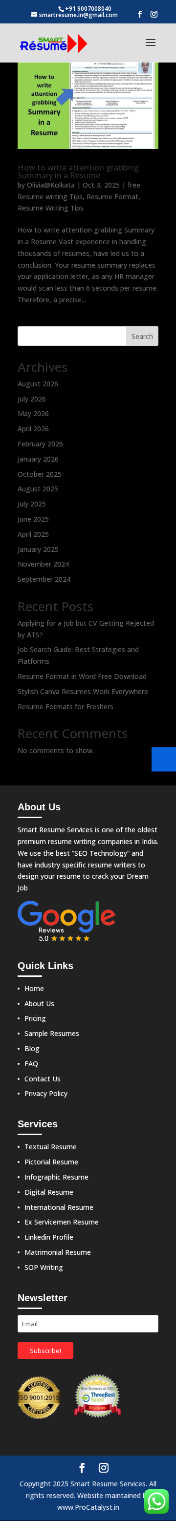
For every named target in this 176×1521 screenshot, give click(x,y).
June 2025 (33, 519)
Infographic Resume (56, 1177)
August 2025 (38, 488)
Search (142, 336)
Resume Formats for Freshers (65, 706)
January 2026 (38, 459)
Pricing (35, 1018)
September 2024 (44, 579)
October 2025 (40, 474)
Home (34, 988)
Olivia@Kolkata (51, 185)
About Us (39, 1003)
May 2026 (33, 413)
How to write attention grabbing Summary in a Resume (78, 171)
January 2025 (38, 549)
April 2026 (33, 428)
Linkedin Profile (48, 1237)
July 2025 (32, 503)
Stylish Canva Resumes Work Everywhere (83, 691)
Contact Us (42, 1078)
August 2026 (38, 383)
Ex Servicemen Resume (61, 1221)
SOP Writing (43, 1267)
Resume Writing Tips (51, 207)
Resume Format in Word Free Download (82, 676)
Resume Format (112, 196)
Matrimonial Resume (57, 1252)
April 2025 (33, 534)
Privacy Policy (45, 1093)
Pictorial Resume (51, 1161)
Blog (32, 1048)
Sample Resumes (51, 1033)
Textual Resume (50, 1146)
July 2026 (32, 398)
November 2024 (43, 564)
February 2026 (40, 443)
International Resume (58, 1207)
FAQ (31, 1063)
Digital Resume (48, 1192)
